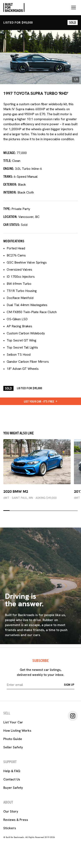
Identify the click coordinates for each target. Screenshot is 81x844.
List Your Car (13, 722)
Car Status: (11, 224)
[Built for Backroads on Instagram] (73, 716)
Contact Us (11, 779)
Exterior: (10, 184)
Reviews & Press (15, 820)
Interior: (10, 192)
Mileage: (9, 152)
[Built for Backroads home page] (14, 7)
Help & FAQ (11, 771)
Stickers (9, 828)
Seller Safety (13, 747)
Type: (7, 208)
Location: (10, 216)
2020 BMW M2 (15, 491)
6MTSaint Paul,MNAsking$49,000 (30, 498)
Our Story (10, 811)
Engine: (8, 168)
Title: (7, 160)
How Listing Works (17, 730)
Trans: (8, 176)
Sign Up (69, 684)
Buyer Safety (13, 787)
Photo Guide (12, 739)
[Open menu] (73, 7)
